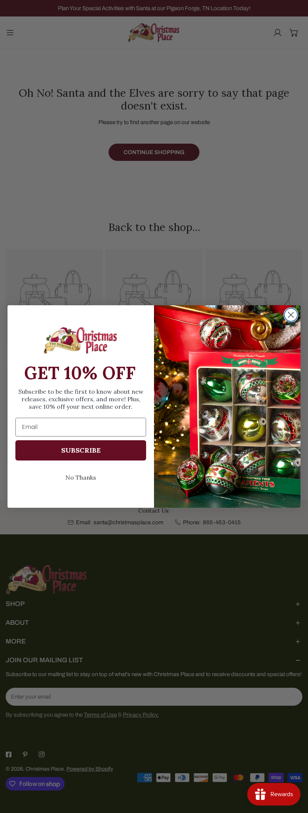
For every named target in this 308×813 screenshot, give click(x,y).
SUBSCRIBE (81, 450)
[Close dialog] (290, 314)
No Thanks (80, 477)
